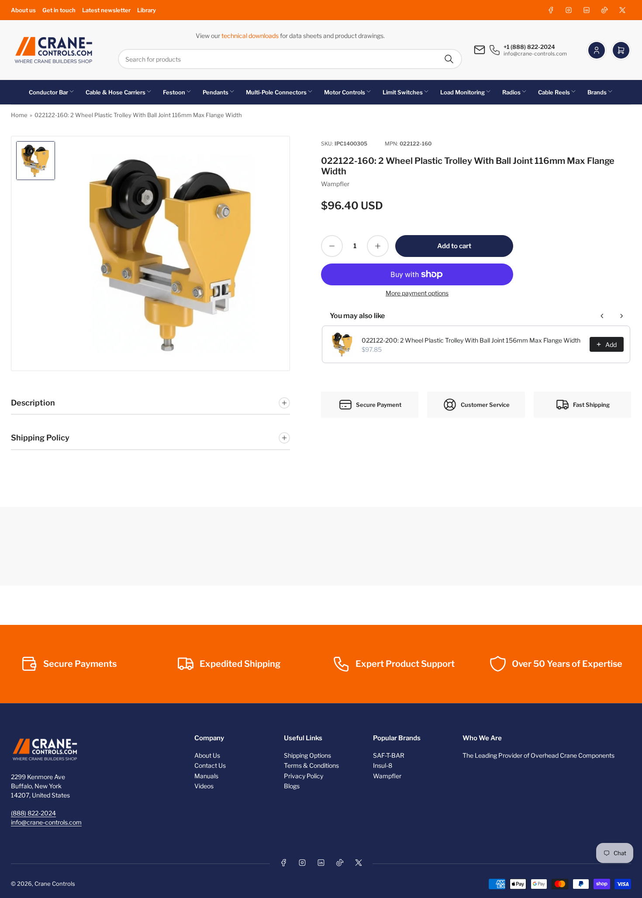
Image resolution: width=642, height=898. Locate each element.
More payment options (417, 293)
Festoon (174, 92)
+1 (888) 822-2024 (529, 46)
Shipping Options (307, 755)
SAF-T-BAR (388, 755)
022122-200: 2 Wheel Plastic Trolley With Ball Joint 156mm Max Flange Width (471, 340)
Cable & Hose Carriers (115, 92)
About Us (207, 755)
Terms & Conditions (311, 765)
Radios (511, 92)
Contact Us (210, 765)
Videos (204, 786)
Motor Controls (344, 92)
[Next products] (621, 316)
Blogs (292, 786)
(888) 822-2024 (33, 813)
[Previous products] (602, 316)
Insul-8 (382, 765)
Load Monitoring (462, 92)
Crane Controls (55, 883)
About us (23, 10)
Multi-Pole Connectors (276, 92)
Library (146, 10)
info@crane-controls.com (46, 822)
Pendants (215, 92)
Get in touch (59, 10)
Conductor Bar (48, 92)
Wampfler (335, 183)
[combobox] (290, 59)
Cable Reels (554, 92)
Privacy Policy (303, 776)
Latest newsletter (106, 10)
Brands (597, 92)
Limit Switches (403, 92)
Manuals (206, 776)
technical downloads (250, 35)
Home (19, 114)
